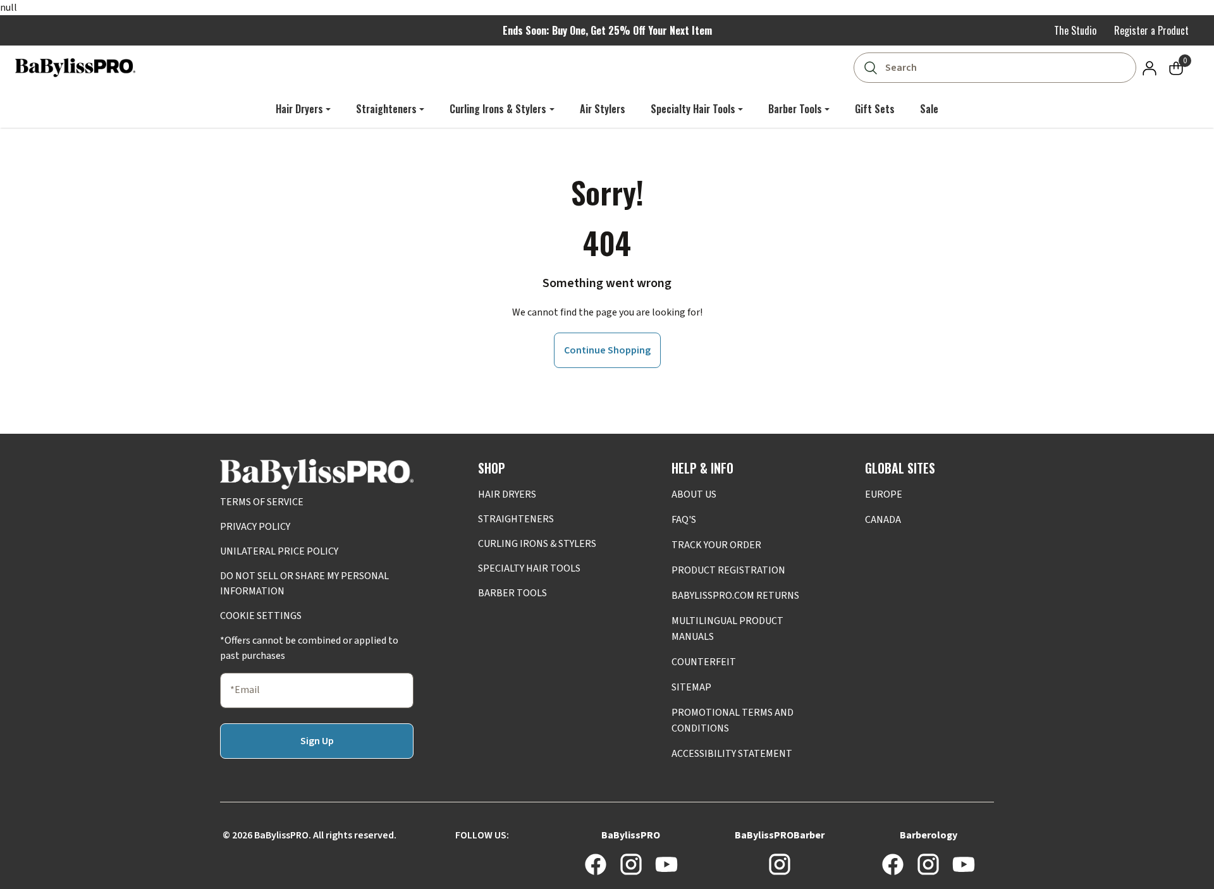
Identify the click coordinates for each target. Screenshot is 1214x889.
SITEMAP (691, 687)
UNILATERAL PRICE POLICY (279, 551)
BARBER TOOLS (512, 593)
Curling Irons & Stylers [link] (498, 108)
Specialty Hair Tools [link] (693, 108)
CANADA (883, 520)
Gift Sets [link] (875, 108)
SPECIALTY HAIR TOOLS (529, 568)
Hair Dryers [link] (299, 108)
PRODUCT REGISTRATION (728, 570)
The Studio (1075, 30)
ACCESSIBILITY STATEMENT (731, 754)
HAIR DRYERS (507, 494)
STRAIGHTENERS (516, 519)
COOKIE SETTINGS (261, 616)
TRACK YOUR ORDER (716, 545)
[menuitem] (303, 109)
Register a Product (1151, 30)
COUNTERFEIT (703, 662)
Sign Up (317, 741)
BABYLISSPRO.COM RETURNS (735, 596)
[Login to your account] (1149, 68)
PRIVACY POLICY (255, 527)
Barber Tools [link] (795, 108)
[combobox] (997, 67)
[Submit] (870, 68)
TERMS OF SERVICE (262, 502)
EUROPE (883, 494)
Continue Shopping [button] (607, 350)
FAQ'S (683, 520)
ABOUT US (693, 494)
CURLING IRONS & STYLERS (537, 544)
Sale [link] (929, 108)
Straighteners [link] (386, 108)
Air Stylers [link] (602, 108)
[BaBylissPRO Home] (75, 67)
